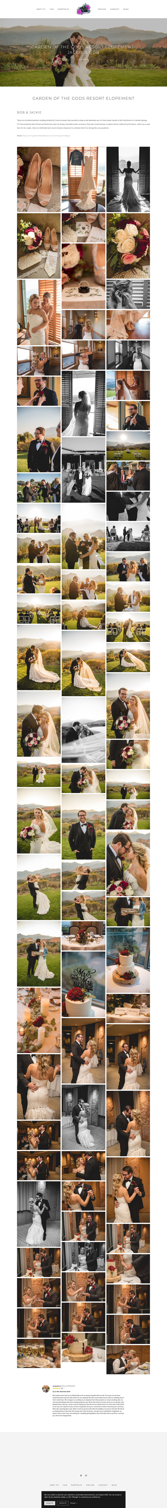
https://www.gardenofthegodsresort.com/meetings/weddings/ (46, 136)
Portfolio (63, 9)
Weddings (83, 59)
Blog (126, 9)
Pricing (102, 9)
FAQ (52, 9)
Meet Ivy (41, 9)
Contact (114, 9)
